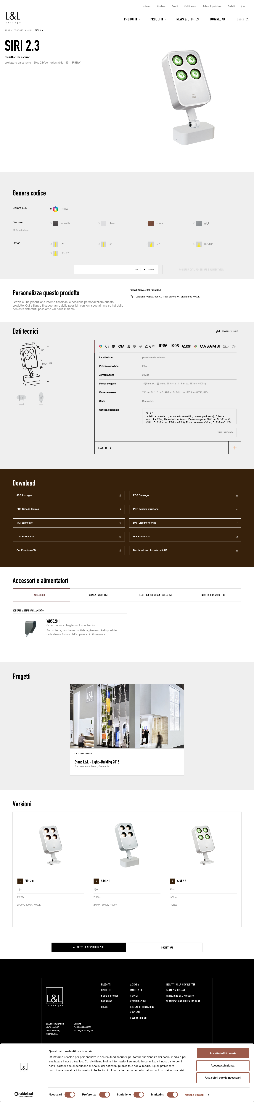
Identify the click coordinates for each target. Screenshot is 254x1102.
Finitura (17, 222)
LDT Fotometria (25, 536)
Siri (30, 30)
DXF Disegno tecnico (144, 523)
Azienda (146, 6)
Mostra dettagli (195, 1094)
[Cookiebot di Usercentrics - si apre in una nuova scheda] (24, 1095)
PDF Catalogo (141, 495)
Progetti (156, 19)
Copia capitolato (225, 432)
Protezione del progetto (180, 995)
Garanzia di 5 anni (176, 990)
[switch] (104, 1095)
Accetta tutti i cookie (223, 1053)
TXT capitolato (25, 523)
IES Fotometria (141, 536)
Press (104, 1006)
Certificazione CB (26, 550)
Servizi (175, 6)
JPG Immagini (24, 495)
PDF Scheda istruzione (145, 509)
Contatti (231, 6)
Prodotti (130, 19)
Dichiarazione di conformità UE (150, 550)
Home (8, 30)
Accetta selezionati (223, 1065)
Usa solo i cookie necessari (223, 1077)
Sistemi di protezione (212, 6)
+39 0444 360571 (83, 1027)
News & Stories (187, 19)
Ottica (16, 243)
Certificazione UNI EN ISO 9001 (183, 1001)
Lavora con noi (138, 1018)
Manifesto (161, 6)
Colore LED (20, 208)
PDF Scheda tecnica (28, 509)
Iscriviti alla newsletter (180, 984)
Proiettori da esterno (17, 57)
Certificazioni (190, 6)
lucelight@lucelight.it (84, 1031)
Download (217, 19)
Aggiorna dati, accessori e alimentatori (201, 269)
